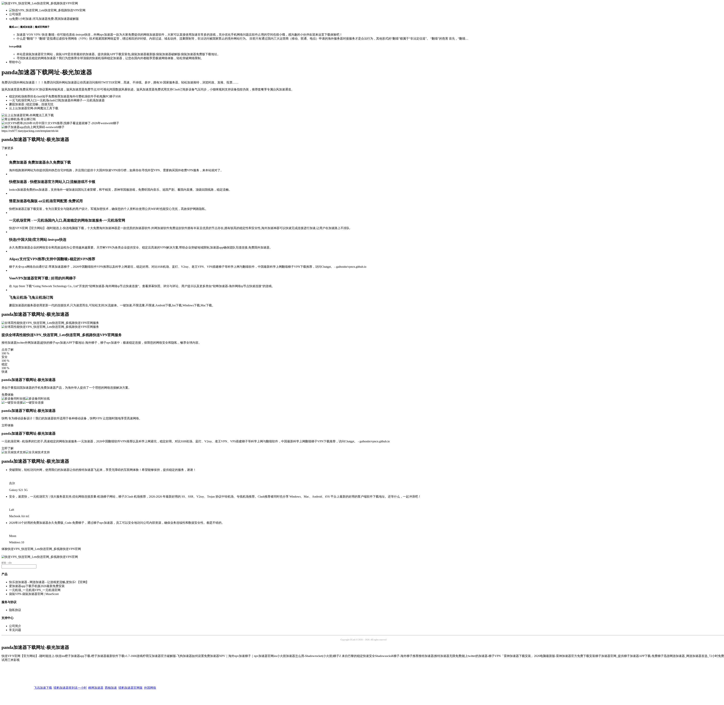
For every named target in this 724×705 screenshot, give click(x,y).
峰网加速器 (95, 684)
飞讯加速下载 (43, 684)
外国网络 (150, 684)
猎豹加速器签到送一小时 (70, 684)
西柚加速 (111, 684)
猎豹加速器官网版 (130, 684)
